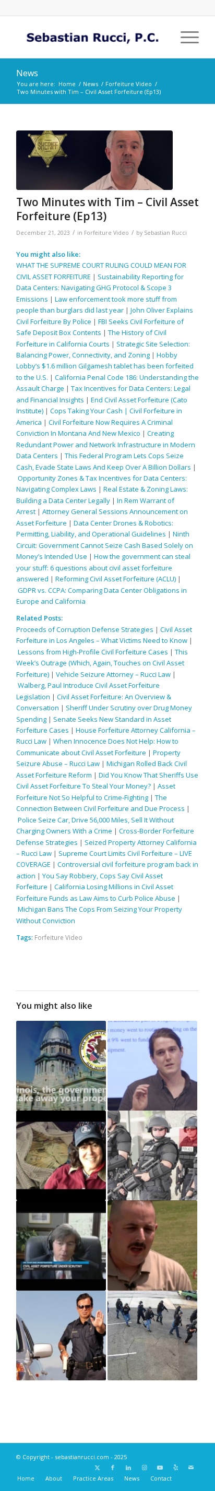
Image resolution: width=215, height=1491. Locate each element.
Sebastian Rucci (165, 232)
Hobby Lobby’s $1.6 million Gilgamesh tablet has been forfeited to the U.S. (105, 366)
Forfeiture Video (106, 232)
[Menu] (184, 37)
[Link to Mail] (191, 1467)
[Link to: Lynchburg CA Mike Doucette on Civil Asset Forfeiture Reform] (61, 1245)
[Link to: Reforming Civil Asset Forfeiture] (61, 1066)
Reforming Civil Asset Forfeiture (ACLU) (115, 578)
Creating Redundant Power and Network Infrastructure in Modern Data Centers (105, 444)
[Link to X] (97, 1467)
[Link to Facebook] (113, 1467)
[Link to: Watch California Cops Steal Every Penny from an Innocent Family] (152, 1335)
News (27, 73)
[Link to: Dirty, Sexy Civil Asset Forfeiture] (61, 1335)
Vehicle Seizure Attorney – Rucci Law (113, 674)
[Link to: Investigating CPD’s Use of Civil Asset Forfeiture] (152, 1066)
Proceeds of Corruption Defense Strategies (84, 629)
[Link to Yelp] (175, 1467)
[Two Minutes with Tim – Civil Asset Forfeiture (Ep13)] (94, 160)
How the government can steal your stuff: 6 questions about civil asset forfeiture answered (103, 567)
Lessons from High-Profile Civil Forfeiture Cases (93, 652)
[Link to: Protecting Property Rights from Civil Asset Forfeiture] (152, 1245)
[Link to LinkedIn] (128, 1467)
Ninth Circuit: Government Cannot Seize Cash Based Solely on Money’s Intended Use (104, 545)
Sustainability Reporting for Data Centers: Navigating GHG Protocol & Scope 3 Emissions (100, 288)
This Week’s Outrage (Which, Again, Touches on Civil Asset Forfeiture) (102, 663)
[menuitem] (184, 37)
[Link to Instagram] (144, 1467)
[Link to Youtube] (160, 1467)
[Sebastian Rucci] (89, 37)
